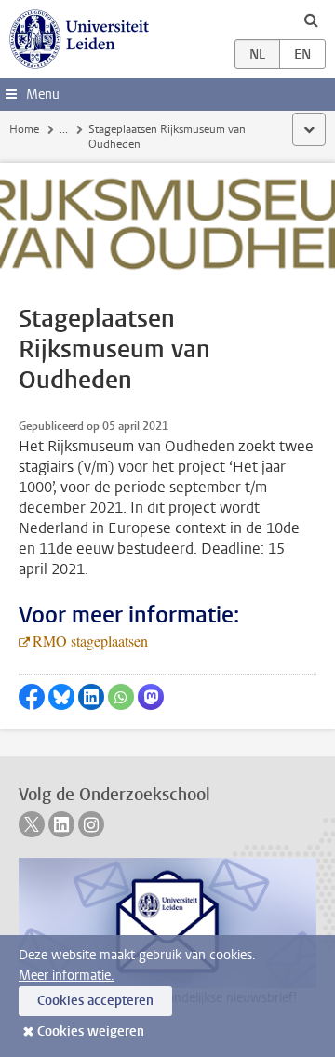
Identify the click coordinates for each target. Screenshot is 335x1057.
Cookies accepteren (95, 1001)
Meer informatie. (66, 975)
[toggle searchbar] (311, 19)
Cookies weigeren (90, 1031)
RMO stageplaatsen (90, 640)
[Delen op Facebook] (32, 697)
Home (24, 129)
